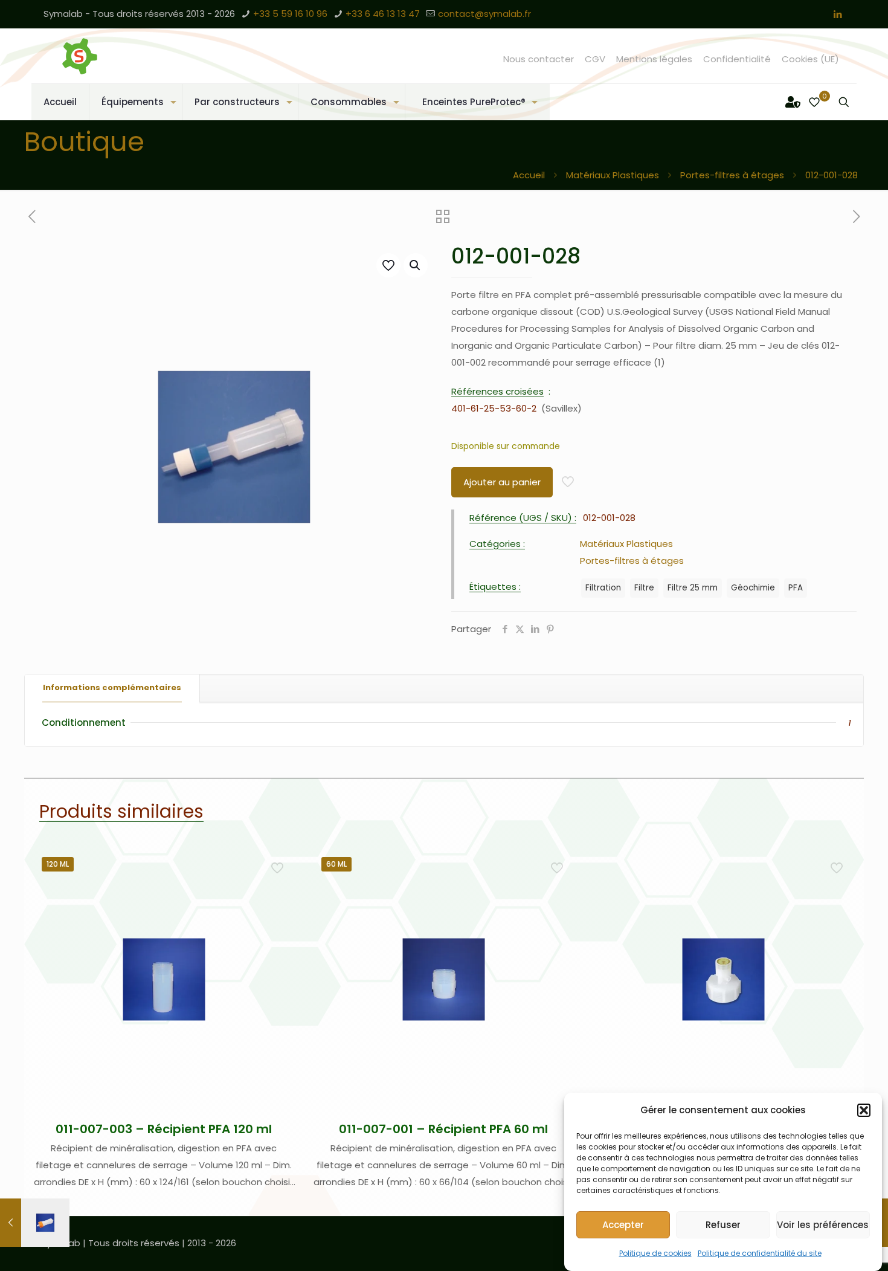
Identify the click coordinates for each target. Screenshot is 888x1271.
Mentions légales (654, 58)
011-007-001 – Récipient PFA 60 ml (443, 1129)
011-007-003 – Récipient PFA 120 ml (164, 1129)
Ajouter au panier (502, 482)
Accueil (529, 175)
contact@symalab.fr (484, 13)
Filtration (603, 587)
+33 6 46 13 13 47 (383, 13)
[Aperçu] (278, 943)
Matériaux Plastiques (612, 175)
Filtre (644, 587)
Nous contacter (538, 58)
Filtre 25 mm (693, 587)
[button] (864, 1110)
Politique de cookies (655, 1253)
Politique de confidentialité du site (760, 1253)
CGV (595, 58)
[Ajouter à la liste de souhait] (278, 917)
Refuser (723, 1224)
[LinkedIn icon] (837, 14)
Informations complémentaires (112, 687)
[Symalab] (80, 55)
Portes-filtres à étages (732, 175)
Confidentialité (737, 58)
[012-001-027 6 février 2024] (34, 1222)
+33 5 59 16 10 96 (290, 13)
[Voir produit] (278, 891)
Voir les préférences (823, 1224)
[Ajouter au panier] (278, 865)
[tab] (112, 688)
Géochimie (753, 587)
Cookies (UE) (810, 58)
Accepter (623, 1224)
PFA (795, 587)
